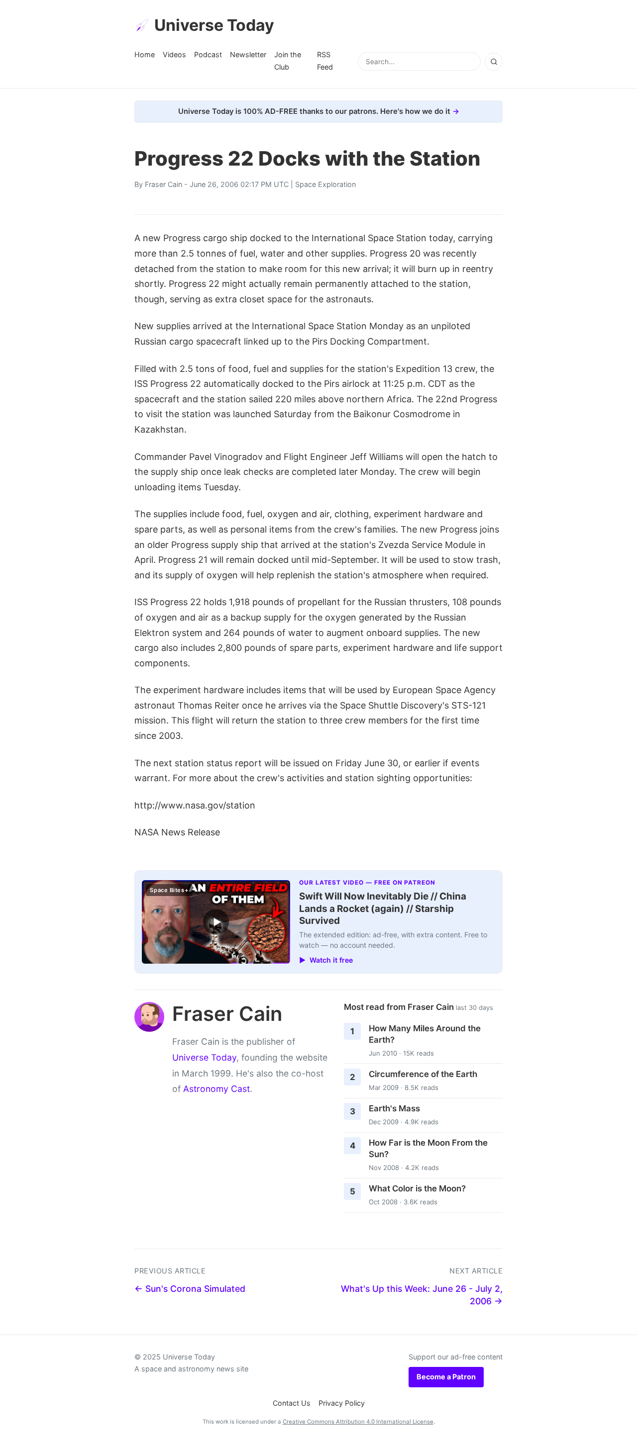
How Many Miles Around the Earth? (425, 1034)
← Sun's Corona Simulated (189, 1288)
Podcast (208, 54)
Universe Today (214, 25)
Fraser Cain (163, 184)
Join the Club (287, 60)
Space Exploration (325, 184)
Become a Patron (446, 1376)
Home (144, 54)
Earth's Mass (394, 1108)
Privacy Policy (341, 1403)
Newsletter (248, 54)
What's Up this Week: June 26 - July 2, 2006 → (422, 1294)
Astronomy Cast (216, 1088)
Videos (174, 54)
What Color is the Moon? (417, 1188)
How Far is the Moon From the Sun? (428, 1148)
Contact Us (292, 1403)
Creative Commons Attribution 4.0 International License (358, 1421)
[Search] (494, 62)
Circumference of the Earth (423, 1074)
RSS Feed (325, 60)
